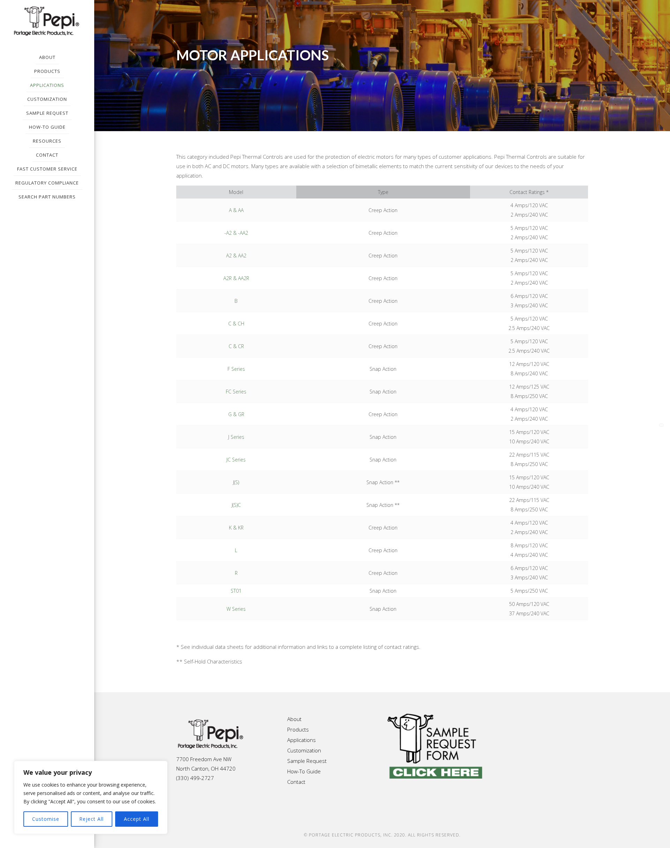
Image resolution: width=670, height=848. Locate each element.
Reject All (91, 819)
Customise (45, 819)
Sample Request (307, 760)
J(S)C (236, 505)
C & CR (236, 346)
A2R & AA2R (236, 278)
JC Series (236, 459)
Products (298, 729)
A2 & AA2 (236, 255)
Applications (301, 739)
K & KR (236, 527)
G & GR (236, 414)
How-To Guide (304, 771)
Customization (304, 750)
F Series (236, 369)
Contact (296, 781)
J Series (236, 437)
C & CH (236, 323)
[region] (91, 797)
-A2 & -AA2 (236, 233)
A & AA (236, 210)
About (294, 718)
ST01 (236, 590)
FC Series (236, 391)
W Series (236, 609)
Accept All (136, 819)
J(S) (236, 482)
